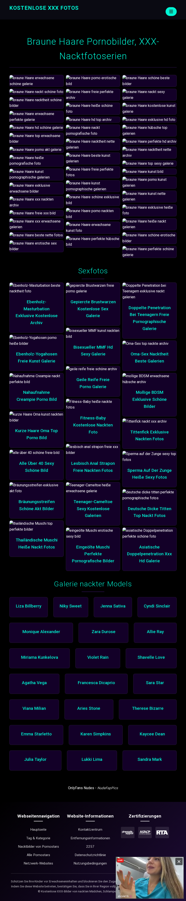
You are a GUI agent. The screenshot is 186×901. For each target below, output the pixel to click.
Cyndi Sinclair (157, 606)
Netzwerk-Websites (38, 863)
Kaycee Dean (152, 734)
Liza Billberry (28, 606)
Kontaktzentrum (90, 830)
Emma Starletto (36, 734)
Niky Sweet (71, 606)
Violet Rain (97, 657)
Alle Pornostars (38, 855)
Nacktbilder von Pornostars (38, 847)
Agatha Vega (34, 682)
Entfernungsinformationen (90, 838)
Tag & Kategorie (38, 838)
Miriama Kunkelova (39, 657)
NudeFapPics (107, 788)
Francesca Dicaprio (96, 682)
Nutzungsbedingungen (90, 863)
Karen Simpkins (96, 734)
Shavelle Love (151, 657)
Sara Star (155, 682)
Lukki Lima (92, 759)
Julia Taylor (35, 759)
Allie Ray (155, 631)
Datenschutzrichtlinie (90, 855)
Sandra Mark (149, 759)
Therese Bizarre (148, 708)
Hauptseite (38, 830)
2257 (90, 847)
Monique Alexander (41, 631)
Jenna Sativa (112, 606)
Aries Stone (88, 708)
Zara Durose (103, 631)
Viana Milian (34, 708)
